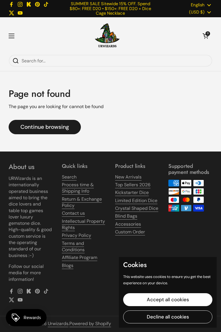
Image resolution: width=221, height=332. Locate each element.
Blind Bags (126, 216)
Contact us (73, 213)
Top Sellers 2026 (132, 185)
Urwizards (58, 324)
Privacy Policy (76, 235)
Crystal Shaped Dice (136, 208)
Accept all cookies (168, 299)
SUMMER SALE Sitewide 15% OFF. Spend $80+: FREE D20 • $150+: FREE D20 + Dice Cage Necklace (110, 8)
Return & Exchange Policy (82, 202)
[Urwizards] (107, 36)
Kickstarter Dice (132, 192)
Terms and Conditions (73, 246)
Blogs (67, 265)
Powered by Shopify (90, 324)
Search (69, 177)
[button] (205, 36)
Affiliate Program (79, 257)
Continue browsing (44, 127)
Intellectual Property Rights (83, 224)
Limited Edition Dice (136, 200)
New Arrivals (128, 177)
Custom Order (130, 232)
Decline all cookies (168, 317)
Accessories (128, 224)
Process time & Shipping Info (78, 188)
